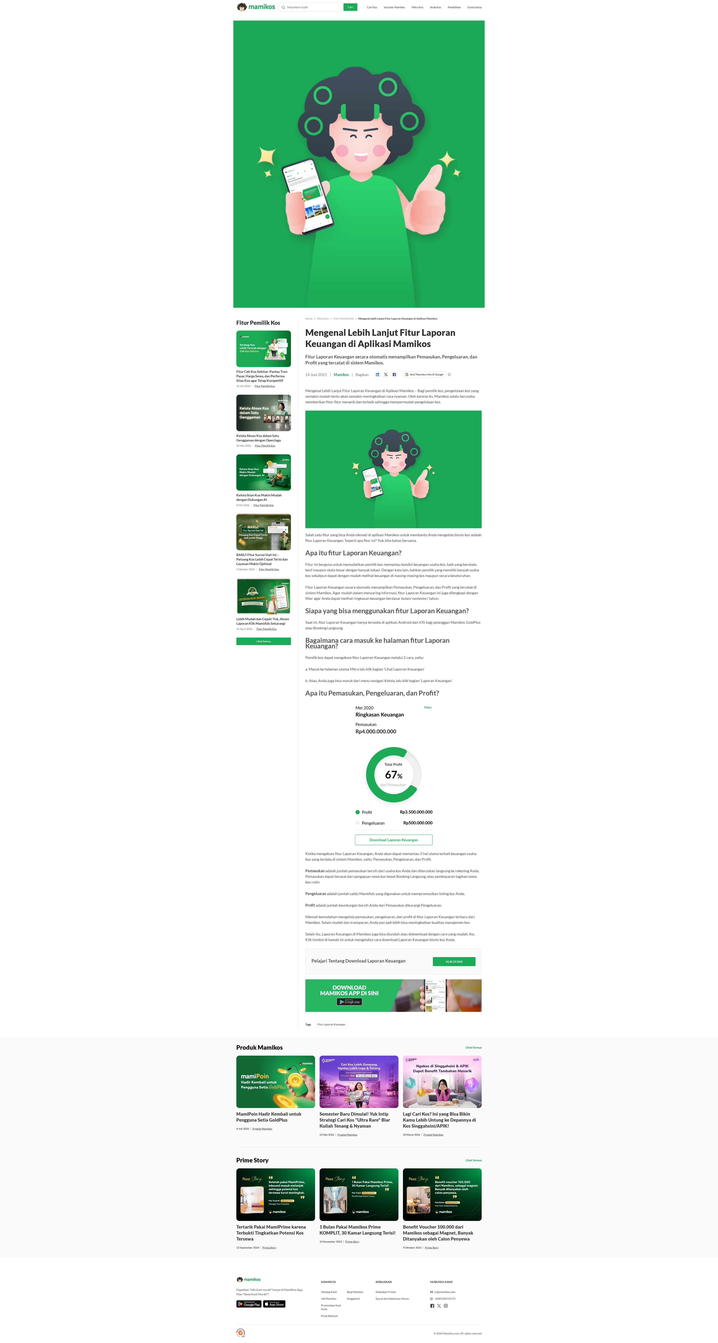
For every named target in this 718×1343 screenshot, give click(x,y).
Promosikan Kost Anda (331, 1307)
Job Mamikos (328, 1298)
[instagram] (446, 1306)
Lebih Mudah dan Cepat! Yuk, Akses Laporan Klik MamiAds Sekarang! (262, 621)
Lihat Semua (264, 641)
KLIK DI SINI (454, 961)
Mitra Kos (417, 7)
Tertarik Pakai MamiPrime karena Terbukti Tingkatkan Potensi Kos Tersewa (271, 1232)
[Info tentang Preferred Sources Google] (449, 374)
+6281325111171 (445, 1298)
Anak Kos (435, 7)
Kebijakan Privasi (386, 1291)
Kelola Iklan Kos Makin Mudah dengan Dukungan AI (259, 497)
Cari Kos (372, 7)
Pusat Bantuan (329, 1315)
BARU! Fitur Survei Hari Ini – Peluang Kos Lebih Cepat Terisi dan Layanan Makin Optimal (262, 559)
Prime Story (269, 1247)
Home (308, 318)
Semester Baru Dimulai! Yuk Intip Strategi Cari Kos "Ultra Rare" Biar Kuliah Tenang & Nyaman (355, 1120)
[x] (439, 1306)
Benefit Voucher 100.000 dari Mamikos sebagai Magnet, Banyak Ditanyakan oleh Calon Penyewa (438, 1232)
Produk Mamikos (262, 1128)
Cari (350, 7)
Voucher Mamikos (394, 7)
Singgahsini (353, 1298)
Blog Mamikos (355, 1291)
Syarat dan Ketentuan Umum (392, 1298)
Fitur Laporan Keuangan (331, 1024)
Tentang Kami (329, 1291)
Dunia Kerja (475, 7)
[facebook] (432, 1306)
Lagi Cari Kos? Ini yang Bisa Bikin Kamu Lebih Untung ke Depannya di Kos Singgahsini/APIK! (439, 1120)
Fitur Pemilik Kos (265, 386)
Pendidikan (454, 7)
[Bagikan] (378, 374)
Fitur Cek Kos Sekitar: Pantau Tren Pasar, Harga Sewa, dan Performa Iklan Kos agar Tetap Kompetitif (261, 376)
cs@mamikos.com (445, 1291)
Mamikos (341, 374)
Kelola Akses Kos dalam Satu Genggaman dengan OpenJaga (258, 438)
